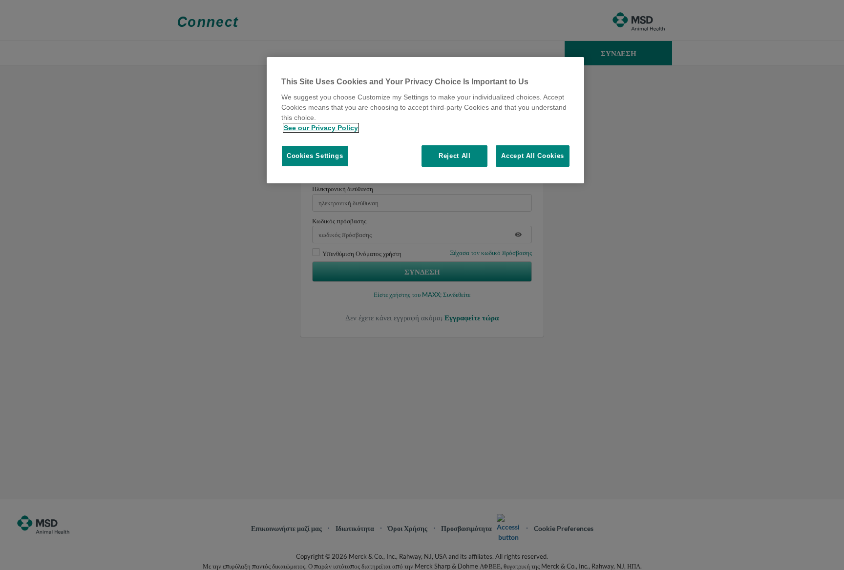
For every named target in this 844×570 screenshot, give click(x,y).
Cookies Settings (315, 155)
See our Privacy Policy (321, 128)
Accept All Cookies (532, 155)
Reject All (455, 155)
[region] (425, 120)
